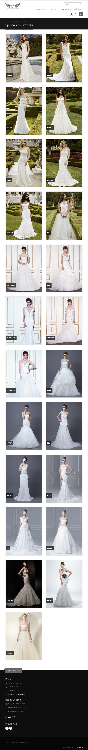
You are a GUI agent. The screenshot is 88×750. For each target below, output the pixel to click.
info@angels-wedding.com (16, 694)
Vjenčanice (17, 22)
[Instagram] (75, 14)
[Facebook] (71, 14)
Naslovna (8, 22)
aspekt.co (80, 747)
